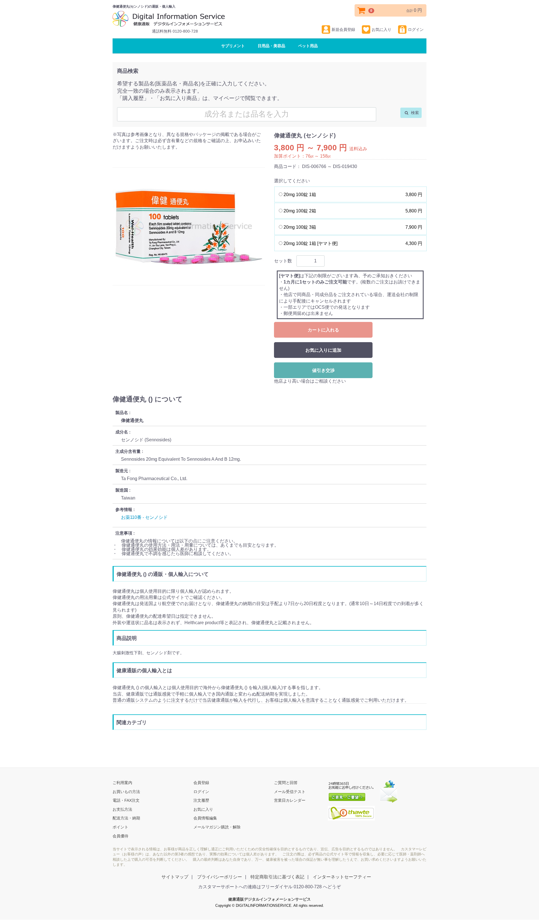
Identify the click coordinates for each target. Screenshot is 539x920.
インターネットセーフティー (342, 877)
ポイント (120, 827)
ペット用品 (308, 46)
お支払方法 (122, 809)
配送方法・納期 (126, 818)
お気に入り (381, 29)
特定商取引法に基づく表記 (277, 877)
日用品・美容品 (271, 46)
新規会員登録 (343, 29)
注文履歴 (201, 800)
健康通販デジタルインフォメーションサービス (269, 899)
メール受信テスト (289, 791)
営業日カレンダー (289, 800)
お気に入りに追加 (323, 350)
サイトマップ (174, 877)
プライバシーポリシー (219, 877)
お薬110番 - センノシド (144, 517)
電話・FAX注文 (126, 800)
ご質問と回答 (286, 783)
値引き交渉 (323, 370)
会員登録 (201, 783)
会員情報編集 (205, 818)
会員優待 (120, 836)
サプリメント (233, 46)
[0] (362, 10)
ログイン (416, 29)
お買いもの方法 (126, 791)
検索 (414, 112)
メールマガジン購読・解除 (217, 827)
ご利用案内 (122, 783)
